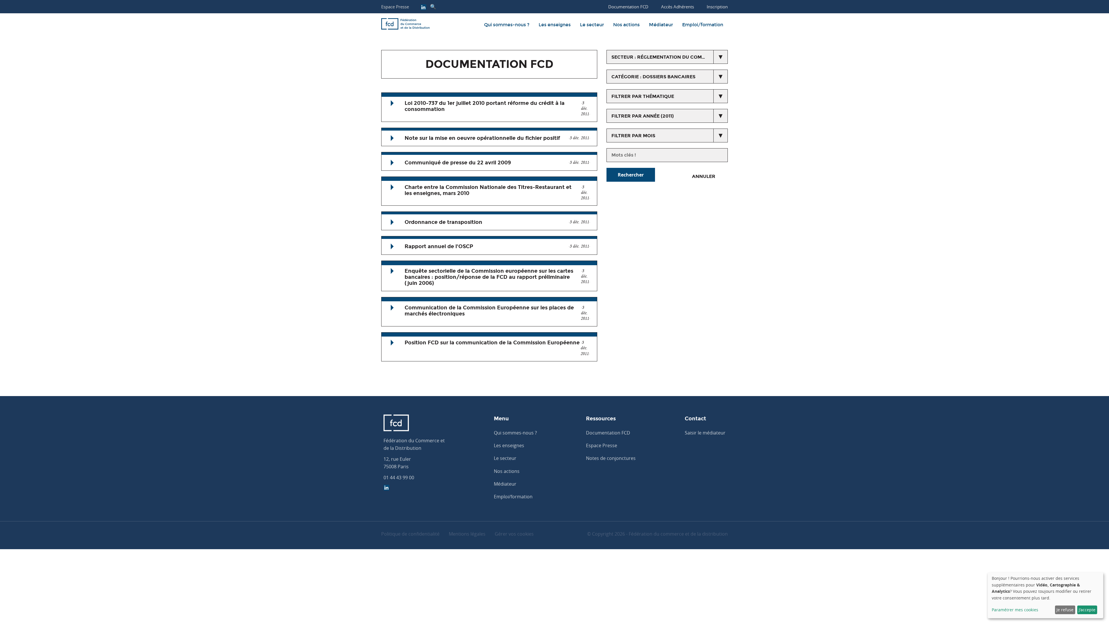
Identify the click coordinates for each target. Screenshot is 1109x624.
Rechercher (631, 175)
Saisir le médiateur (705, 433)
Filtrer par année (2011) (642, 116)
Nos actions (626, 24)
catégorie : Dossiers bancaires (653, 76)
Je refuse (1064, 609)
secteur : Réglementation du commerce (665, 57)
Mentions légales (467, 534)
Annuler (703, 176)
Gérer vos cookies (514, 534)
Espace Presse (395, 7)
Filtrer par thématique (642, 96)
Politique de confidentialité (410, 534)
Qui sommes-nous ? (506, 24)
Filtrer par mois (633, 135)
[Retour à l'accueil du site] (405, 24)
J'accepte (1087, 609)
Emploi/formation (702, 24)
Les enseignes (555, 24)
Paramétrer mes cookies (1015, 609)
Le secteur (592, 24)
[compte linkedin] (423, 7)
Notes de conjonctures (611, 458)
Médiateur (661, 24)
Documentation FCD (608, 433)
